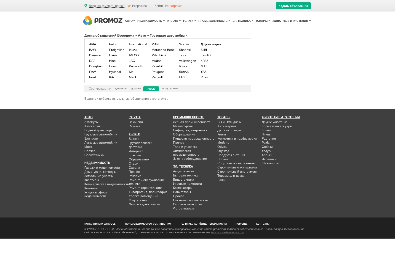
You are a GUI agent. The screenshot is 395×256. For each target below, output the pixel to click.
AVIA (92, 44)
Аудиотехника (183, 171)
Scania (184, 44)
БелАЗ (184, 72)
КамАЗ (206, 55)
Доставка (135, 147)
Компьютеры (182, 188)
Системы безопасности (190, 200)
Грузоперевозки (140, 143)
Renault (157, 77)
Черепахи (269, 159)
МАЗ (204, 66)
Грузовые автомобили (100, 134)
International (138, 44)
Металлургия (183, 126)
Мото (88, 147)
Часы (221, 180)
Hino (112, 61)
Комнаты (91, 188)
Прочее (90, 151)
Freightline (116, 50)
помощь (241, 223)
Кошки (266, 130)
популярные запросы (100, 223)
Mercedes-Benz (163, 50)
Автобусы (91, 122)
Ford (92, 77)
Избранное (139, 5)
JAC (132, 61)
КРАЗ (204, 61)
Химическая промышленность (186, 152)
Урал (204, 77)
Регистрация (173, 5)
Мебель (223, 142)
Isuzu (133, 50)
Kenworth (136, 66)
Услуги (267, 151)
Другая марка (211, 44)
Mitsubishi (159, 55)
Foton (113, 44)
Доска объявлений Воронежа (109, 35)
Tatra (182, 55)
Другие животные (275, 122)
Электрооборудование (190, 158)
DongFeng (96, 66)
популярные (170, 88)
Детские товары (229, 130)
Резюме (134, 126)
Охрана (134, 167)
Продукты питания (231, 155)
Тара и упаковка (185, 147)
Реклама (135, 176)
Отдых (133, 163)
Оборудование (184, 134)
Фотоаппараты (184, 208)
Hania (113, 55)
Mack (133, 77)
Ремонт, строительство (146, 188)
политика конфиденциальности (203, 223)
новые (151, 88)
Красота (135, 155)
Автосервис (92, 126)
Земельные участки (99, 176)
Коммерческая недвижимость (106, 184)
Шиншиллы (270, 163)
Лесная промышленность (192, 122)
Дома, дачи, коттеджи (100, 171)
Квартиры (91, 180)
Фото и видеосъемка (144, 204)
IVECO (134, 55)
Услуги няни (138, 200)
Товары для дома (230, 175)
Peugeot (158, 72)
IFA (111, 77)
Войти (159, 6)
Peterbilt (157, 66)
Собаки (267, 147)
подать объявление (293, 6)
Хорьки (267, 155)
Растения (269, 138)
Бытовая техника (185, 175)
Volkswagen (187, 61)
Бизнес (134, 138)
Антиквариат (226, 126)
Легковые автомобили (100, 142)
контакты (263, 223)
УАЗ (203, 72)
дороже (136, 88)
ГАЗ (181, 77)
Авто (142, 35)
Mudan (157, 61)
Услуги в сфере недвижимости (95, 194)
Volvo (183, 66)
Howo (113, 66)
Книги (221, 134)
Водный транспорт (98, 130)
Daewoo (95, 55)
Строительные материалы (237, 167)
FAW (92, 72)
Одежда (223, 151)
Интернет (136, 151)
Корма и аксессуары (277, 126)
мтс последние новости (227, 232)
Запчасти (91, 138)
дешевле (121, 88)
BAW (92, 50)
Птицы (266, 134)
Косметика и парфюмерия (237, 138)
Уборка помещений (143, 196)
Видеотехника (183, 179)
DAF (92, 61)
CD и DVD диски (229, 122)
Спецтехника (94, 155)
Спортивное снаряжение (236, 163)
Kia (131, 72)
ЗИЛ (204, 50)
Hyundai (115, 72)
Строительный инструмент (237, 171)
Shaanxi (185, 50)
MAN (155, 44)
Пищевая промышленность (193, 138)
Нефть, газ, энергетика (190, 130)
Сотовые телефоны (188, 204)
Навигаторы (182, 192)
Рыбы (266, 142)
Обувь (222, 147)
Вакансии (136, 122)
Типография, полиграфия (148, 192)
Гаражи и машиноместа (102, 167)
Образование (139, 159)
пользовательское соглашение (148, 223)
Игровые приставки (187, 183)
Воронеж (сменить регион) (107, 6)
